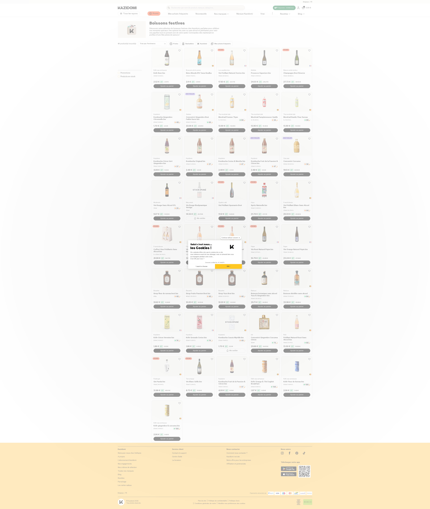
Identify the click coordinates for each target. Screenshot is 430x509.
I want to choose (201, 266)
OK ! (228, 266)
